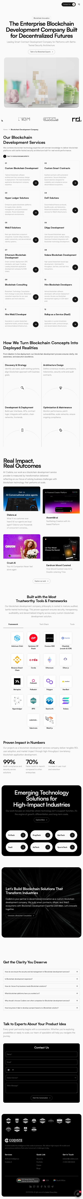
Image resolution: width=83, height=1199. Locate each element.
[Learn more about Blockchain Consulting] (36, 297)
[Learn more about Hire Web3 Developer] (36, 324)
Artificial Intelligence (12, 1159)
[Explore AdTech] (47, 847)
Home (5, 130)
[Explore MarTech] (72, 835)
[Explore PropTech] (47, 835)
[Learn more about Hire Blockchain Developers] (75, 299)
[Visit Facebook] (41, 1186)
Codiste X (8, 1162)
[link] (17, 835)
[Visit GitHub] (34, 1186)
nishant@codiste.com (70, 1159)
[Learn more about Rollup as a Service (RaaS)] (75, 324)
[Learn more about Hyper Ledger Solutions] (36, 213)
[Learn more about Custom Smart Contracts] (75, 183)
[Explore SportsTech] (72, 847)
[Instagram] (38, 1186)
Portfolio (39, 1162)
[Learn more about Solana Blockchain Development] (75, 267)
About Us (39, 1159)
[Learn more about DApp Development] (75, 240)
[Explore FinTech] (23, 835)
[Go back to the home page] (4, 4)
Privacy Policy (53, 1192)
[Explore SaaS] (23, 847)
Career (38, 1165)
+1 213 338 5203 (69, 1162)
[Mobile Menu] (79, 4)
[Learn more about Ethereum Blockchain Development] (36, 270)
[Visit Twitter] (45, 1186)
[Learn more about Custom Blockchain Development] (36, 183)
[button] (9, 1069)
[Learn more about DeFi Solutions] (75, 210)
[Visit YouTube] (49, 1186)
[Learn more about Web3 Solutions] (36, 240)
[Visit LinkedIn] (30, 1186)
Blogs (38, 1168)
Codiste (47, 1192)
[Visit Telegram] (52, 1186)
